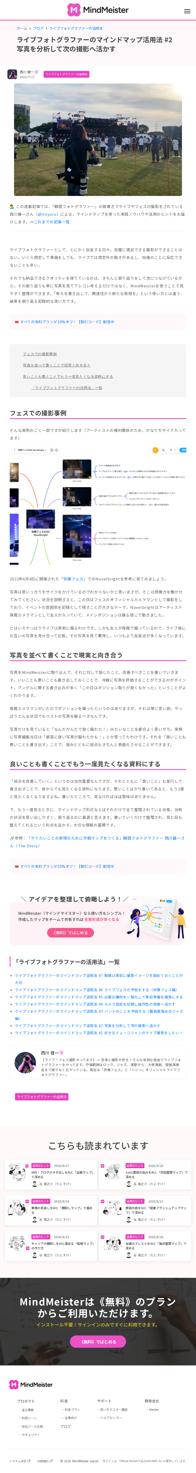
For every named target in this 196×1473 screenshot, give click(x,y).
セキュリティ (31, 1434)
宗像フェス (73, 578)
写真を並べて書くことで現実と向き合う (57, 365)
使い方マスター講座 (114, 1409)
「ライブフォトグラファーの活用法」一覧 (66, 388)
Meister (154, 1409)
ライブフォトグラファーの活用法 (66, 74)
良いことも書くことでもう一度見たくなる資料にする (68, 376)
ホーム (22, 28)
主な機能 (28, 1409)
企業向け (71, 1417)
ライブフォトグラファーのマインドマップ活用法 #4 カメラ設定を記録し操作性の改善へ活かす (95, 1004)
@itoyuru (47, 214)
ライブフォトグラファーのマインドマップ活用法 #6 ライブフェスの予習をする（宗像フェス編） (97, 989)
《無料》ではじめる (98, 1342)
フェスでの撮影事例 (40, 354)
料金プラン (72, 1409)
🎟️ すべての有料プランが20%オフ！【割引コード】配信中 (64, 321)
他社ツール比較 (32, 1426)
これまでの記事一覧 (52, 221)
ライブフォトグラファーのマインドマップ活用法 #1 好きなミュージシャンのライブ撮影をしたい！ (99, 1032)
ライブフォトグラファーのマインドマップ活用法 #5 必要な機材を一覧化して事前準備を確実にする (99, 996)
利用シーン (29, 1418)
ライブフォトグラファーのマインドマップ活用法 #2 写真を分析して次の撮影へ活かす (88, 1025)
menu (187, 11)
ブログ (38, 28)
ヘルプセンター (111, 1417)
